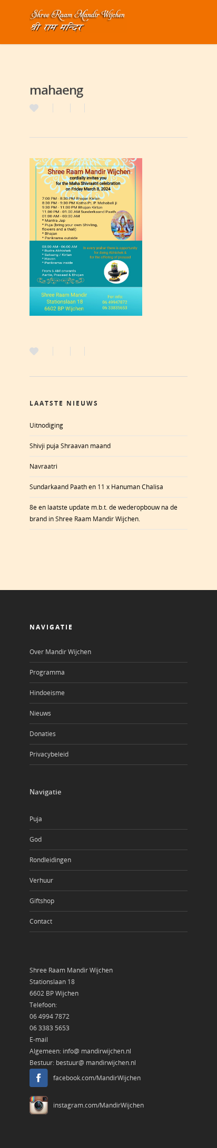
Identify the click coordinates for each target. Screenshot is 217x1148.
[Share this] (62, 108)
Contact (40, 921)
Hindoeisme (47, 692)
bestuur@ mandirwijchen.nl (96, 1062)
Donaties (42, 733)
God (35, 839)
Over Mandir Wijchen (60, 651)
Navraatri (43, 466)
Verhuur (41, 880)
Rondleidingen (50, 859)
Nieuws (40, 713)
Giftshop (41, 900)
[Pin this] (89, 108)
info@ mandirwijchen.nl (97, 1051)
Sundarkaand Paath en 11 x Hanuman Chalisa (96, 486)
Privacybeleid (48, 754)
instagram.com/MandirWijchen (98, 1105)
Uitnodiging (46, 425)
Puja (35, 818)
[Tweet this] (78, 108)
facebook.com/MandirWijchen (97, 1077)
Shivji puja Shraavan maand (70, 445)
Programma (47, 672)
